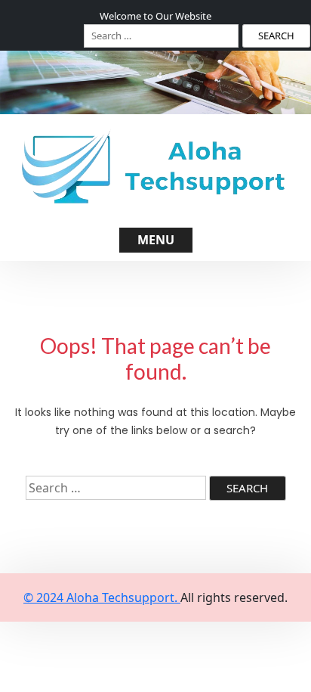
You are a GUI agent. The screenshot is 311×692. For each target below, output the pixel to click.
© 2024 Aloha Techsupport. (101, 597)
